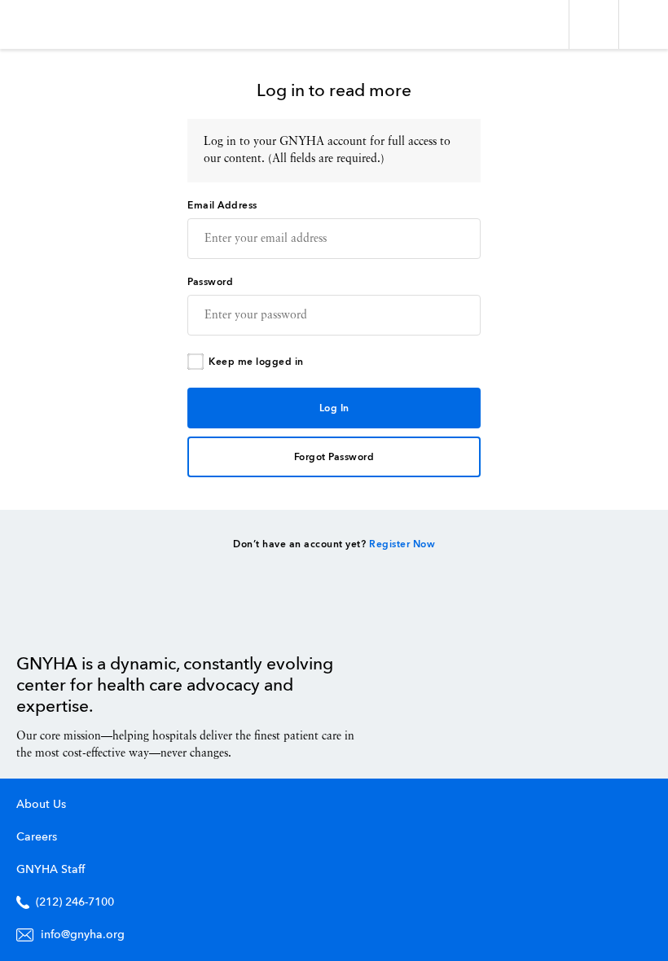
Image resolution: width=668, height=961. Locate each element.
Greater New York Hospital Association (60, 24)
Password (210, 282)
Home (57, 616)
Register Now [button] (402, 545)
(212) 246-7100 (75, 902)
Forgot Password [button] (334, 458)
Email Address (222, 206)
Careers (36, 837)
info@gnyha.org (83, 935)
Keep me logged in (256, 362)
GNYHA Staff (50, 869)
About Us (41, 804)
